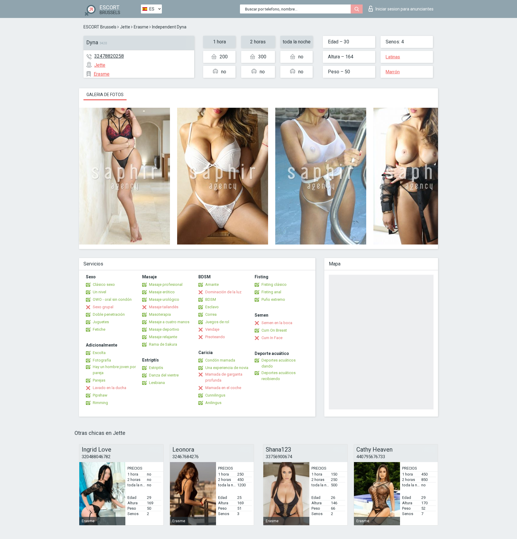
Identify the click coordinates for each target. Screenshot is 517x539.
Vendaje (212, 329)
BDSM (210, 299)
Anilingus (213, 402)
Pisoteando (215, 337)
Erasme (141, 27)
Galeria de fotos (105, 94)
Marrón (393, 72)
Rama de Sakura (163, 344)
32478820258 (109, 56)
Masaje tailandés (163, 307)
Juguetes (101, 322)
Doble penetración (109, 314)
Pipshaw (100, 395)
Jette (125, 27)
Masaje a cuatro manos (169, 322)
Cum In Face (271, 337)
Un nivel (99, 292)
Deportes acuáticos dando (278, 363)
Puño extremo (273, 299)
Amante (212, 284)
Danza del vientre (164, 375)
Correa (211, 314)
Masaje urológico (164, 299)
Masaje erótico (162, 292)
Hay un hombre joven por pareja (114, 370)
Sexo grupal (103, 307)
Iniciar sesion (404, 9)
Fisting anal (271, 292)
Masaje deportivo (164, 329)
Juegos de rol (217, 322)
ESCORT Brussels (99, 27)
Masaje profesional (166, 284)
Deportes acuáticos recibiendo (278, 376)
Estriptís (156, 367)
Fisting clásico (274, 284)
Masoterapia (160, 314)
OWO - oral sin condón (112, 299)
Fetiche (99, 329)
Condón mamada (220, 360)
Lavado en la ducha (109, 387)
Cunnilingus (215, 395)
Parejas (99, 380)
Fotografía (102, 360)
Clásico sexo (104, 284)
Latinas (393, 57)
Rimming (100, 402)
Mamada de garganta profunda (223, 377)
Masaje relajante (163, 337)
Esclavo (212, 307)
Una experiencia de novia (226, 367)
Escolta (99, 352)
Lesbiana (157, 382)
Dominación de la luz (223, 292)
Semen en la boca (276, 323)
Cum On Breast (274, 330)
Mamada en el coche (223, 387)
